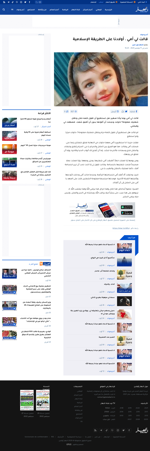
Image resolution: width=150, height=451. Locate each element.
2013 (146, 416)
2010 (121, 416)
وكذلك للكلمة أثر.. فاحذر (105, 271)
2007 (129, 419)
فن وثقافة (42, 10)
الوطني (99, 10)
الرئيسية (108, 10)
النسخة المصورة (119, 437)
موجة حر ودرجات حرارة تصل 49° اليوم (36, 146)
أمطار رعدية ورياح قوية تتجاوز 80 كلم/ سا (35, 120)
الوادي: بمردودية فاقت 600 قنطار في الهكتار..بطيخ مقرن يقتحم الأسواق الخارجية (36, 335)
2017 (146, 412)
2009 (146, 419)
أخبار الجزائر (87, 10)
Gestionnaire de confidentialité (36, 437)
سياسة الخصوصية (74, 437)
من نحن (97, 437)
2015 (129, 412)
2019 (129, 408)
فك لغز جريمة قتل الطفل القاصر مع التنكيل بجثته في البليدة (36, 173)
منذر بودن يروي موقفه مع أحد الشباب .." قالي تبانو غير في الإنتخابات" (35, 320)
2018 (121, 408)
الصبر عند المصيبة (107, 337)
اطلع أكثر (34, 264)
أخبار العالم (54, 10)
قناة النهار (75, 10)
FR (12, 10)
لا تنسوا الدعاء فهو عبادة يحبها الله (100, 245)
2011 (129, 416)
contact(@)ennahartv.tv (106, 397)
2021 (146, 408)
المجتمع (31, 10)
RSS (52, 437)
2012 (138, 416)
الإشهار (107, 437)
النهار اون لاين (137, 45)
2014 (121, 412)
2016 (138, 412)
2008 (138, 419)
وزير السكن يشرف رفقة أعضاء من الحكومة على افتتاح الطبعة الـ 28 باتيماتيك (37, 305)
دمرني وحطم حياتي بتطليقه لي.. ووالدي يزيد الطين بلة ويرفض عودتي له (93, 312)
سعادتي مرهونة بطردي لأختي (103, 298)
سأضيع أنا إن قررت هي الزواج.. (102, 258)
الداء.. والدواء (109, 284)
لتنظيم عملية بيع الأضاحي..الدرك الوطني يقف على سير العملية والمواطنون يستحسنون (37, 289)
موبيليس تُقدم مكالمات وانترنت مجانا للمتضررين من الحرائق (35, 160)
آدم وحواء (20, 10)
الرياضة (65, 10)
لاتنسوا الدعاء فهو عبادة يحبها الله (100, 364)
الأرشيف (60, 437)
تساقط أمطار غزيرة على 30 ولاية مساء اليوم (37, 133)
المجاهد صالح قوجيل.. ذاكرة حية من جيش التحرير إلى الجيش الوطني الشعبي (36, 273)
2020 (138, 408)
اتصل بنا (88, 437)
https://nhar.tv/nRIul (120, 229)
